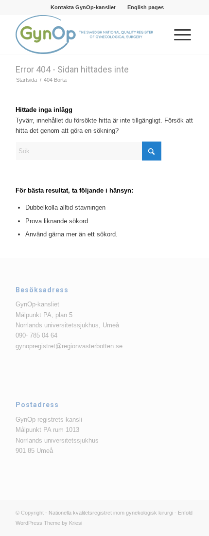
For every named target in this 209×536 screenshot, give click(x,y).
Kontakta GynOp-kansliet (83, 7)
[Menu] (177, 34)
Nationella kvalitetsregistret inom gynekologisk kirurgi (111, 513)
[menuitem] (83, 7)
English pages (145, 7)
